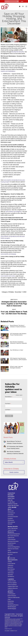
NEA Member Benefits (17, 51)
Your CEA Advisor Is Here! (16, 350)
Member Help (12, 558)
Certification (10, 545)
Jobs (9, 556)
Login (22, 1)
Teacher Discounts (12, 530)
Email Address (8, 396)
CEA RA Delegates (12, 608)
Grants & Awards (11, 539)
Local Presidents (11, 593)
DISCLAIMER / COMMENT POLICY (11, 630)
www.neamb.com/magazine (14, 211)
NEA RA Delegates (12, 606)
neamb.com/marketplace (8, 71)
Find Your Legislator (12, 582)
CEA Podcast (11, 572)
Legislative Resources (13, 588)
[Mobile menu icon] (26, 6)
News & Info (10, 567)
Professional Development (14, 533)
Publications (10, 565)
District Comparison (12, 584)
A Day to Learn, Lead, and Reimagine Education (16, 367)
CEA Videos (10, 574)
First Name (8, 403)
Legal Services (11, 537)
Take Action (10, 590)
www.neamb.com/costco (8, 276)
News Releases (11, 569)
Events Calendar (11, 563)
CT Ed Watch (10, 571)
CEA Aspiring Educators (13, 605)
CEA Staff (10, 524)
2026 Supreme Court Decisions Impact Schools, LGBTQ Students (18, 359)
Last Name (8, 409)
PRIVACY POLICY (8, 628)
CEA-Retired (10, 603)
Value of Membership (13, 528)
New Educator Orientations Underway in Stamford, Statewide (18, 342)
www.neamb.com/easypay (8, 254)
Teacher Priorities (12, 580)
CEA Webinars (11, 576)
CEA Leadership (11, 522)
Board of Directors (12, 595)
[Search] (17, 1)
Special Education (12, 543)
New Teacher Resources (13, 535)
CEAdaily (11, 292)
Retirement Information (13, 541)
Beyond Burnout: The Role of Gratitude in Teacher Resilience (18, 326)
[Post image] (5, 328)
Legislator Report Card (13, 586)
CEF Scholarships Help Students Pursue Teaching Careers (18, 334)
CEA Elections (11, 520)
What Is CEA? (11, 511)
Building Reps (11, 601)
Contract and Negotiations (14, 546)
